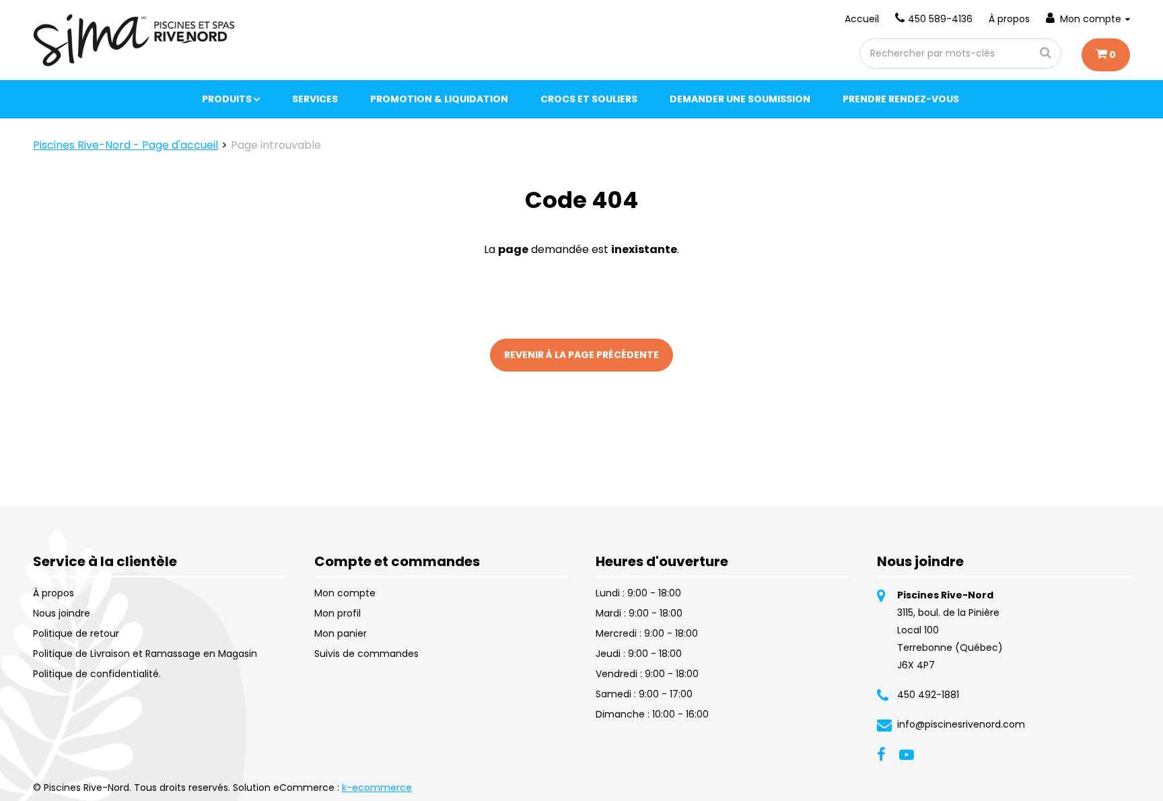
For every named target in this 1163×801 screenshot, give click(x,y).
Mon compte (1090, 19)
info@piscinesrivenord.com (961, 724)
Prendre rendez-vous (901, 99)
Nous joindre (61, 613)
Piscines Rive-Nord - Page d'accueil (125, 145)
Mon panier (340, 633)
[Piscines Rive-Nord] (134, 40)
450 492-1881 (928, 694)
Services (315, 99)
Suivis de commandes (366, 653)
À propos (1009, 19)
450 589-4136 (940, 19)
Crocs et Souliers (588, 99)
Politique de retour (76, 633)
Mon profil (337, 613)
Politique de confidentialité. (97, 674)
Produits (227, 99)
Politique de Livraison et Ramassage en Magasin (145, 653)
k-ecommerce (377, 787)
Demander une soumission (740, 99)
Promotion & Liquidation (439, 99)
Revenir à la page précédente (581, 354)
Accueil (862, 19)
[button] (1106, 54)
